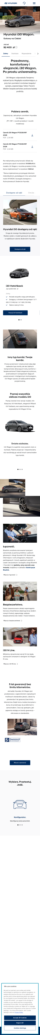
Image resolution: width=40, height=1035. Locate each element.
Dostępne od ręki (14, 193)
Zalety (5, 54)
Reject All (19, 1023)
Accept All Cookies (20, 1018)
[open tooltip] (16, 47)
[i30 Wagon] (10, 3)
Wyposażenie (26, 54)
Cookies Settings (20, 1028)
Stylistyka (14, 54)
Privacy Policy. (19, 1012)
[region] (20, 1008)
